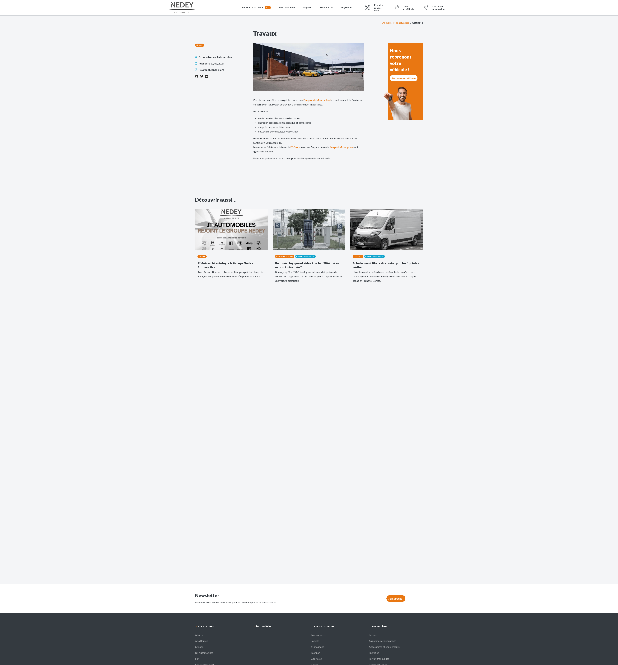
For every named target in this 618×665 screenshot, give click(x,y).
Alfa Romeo (201, 640)
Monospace (317, 646)
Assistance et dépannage (382, 640)
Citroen (199, 646)
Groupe (199, 45)
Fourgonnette (318, 634)
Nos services (326, 7)
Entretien (374, 652)
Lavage (373, 634)
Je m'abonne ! (396, 598)
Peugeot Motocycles (341, 147)
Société (315, 640)
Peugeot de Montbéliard (317, 99)
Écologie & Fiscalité (284, 256)
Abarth (199, 634)
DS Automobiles (204, 652)
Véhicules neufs (287, 7)
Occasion (358, 256)
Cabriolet (316, 658)
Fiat (197, 658)
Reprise (307, 7)
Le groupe (346, 7)
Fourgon (315, 652)
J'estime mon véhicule (404, 78)
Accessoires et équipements (384, 646)
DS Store (295, 147)
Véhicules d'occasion (255, 7)
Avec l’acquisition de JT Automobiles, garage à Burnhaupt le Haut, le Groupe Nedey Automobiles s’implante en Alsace (230, 274)
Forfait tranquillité (379, 658)
